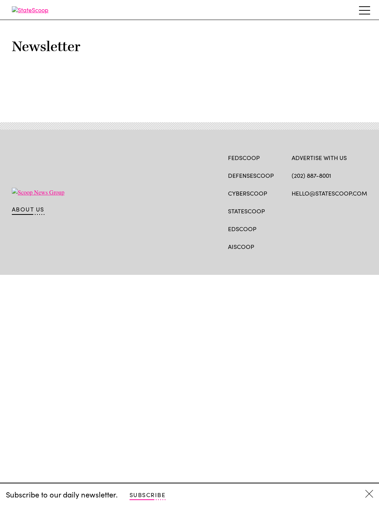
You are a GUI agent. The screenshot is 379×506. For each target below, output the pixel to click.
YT (349, 210)
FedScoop (244, 158)
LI (321, 210)
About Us (28, 209)
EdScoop (242, 229)
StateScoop (246, 211)
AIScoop (241, 246)
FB (295, 210)
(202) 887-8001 (311, 175)
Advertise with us (319, 158)
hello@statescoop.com (329, 193)
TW (309, 210)
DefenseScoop (251, 175)
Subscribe (147, 495)
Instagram (338, 210)
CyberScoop (247, 193)
